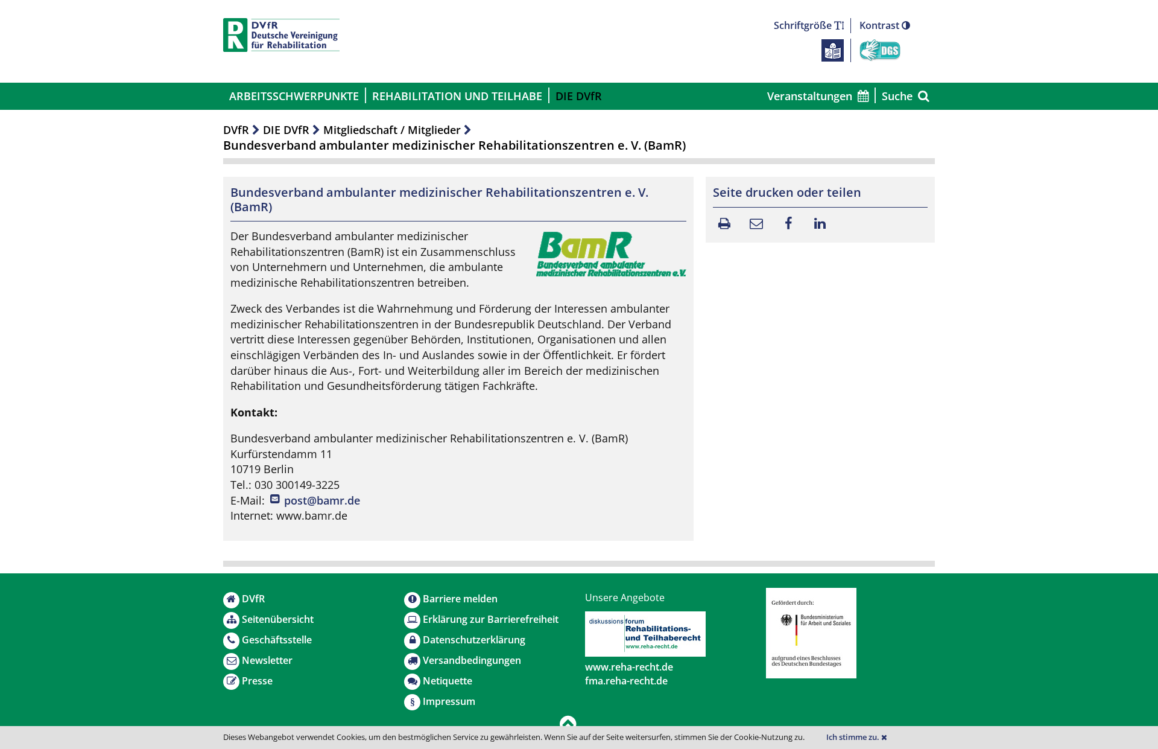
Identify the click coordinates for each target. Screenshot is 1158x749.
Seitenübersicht (278, 619)
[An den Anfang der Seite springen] (568, 725)
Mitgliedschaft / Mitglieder (392, 130)
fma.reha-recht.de (626, 680)
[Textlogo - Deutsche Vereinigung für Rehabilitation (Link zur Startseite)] (281, 35)
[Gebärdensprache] (879, 49)
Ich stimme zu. (853, 737)
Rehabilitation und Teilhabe (457, 96)
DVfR (236, 130)
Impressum (449, 701)
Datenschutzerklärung (474, 639)
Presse (257, 680)
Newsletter (267, 660)
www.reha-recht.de (629, 667)
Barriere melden (460, 598)
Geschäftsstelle (277, 639)
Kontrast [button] (880, 25)
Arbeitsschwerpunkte (294, 96)
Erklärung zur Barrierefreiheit (490, 619)
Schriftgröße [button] (804, 25)
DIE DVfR (578, 96)
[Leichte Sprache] (832, 49)
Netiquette (447, 680)
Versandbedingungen (472, 660)
